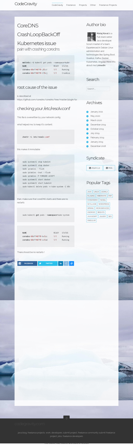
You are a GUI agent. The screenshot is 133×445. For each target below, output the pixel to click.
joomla (104, 192)
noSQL (103, 200)
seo (110, 216)
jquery (102, 216)
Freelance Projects (108, 5)
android (91, 212)
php (110, 196)
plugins (91, 196)
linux (96, 192)
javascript (92, 216)
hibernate (101, 196)
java (89, 192)
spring (90, 208)
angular (91, 220)
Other (93, 5)
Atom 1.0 (95, 168)
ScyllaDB (91, 204)
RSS (110, 168)
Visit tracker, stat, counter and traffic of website (66, 443)
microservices (102, 208)
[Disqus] (45, 301)
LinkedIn (101, 65)
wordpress (103, 204)
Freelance (71, 5)
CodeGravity (26, 3)
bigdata (101, 212)
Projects (83, 5)
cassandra (92, 200)
